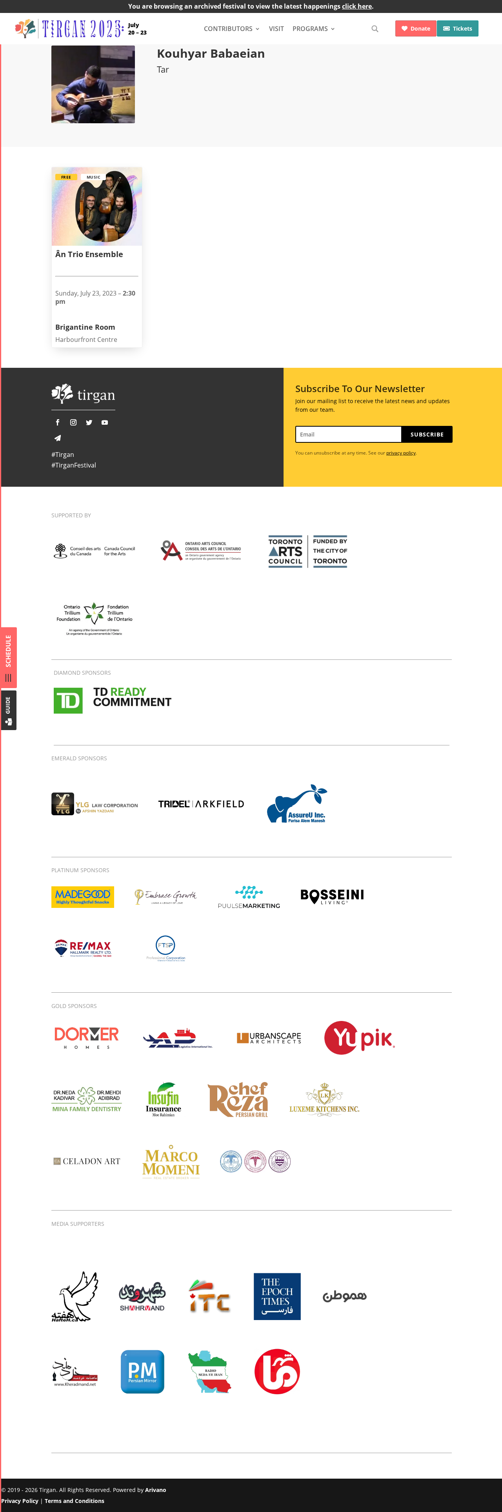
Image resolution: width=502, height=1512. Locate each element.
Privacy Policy (19, 1501)
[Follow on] (57, 438)
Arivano (155, 1490)
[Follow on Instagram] (73, 422)
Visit (276, 28)
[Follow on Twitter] (89, 422)
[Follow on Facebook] (57, 422)
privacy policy (401, 452)
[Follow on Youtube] (104, 422)
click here (357, 6)
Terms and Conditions (74, 1501)
